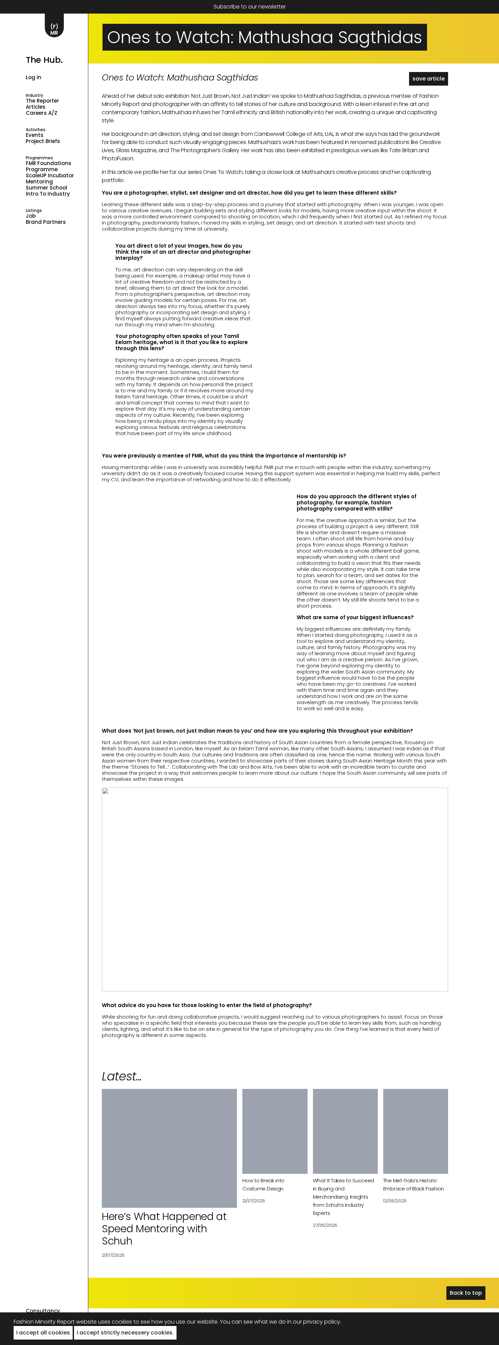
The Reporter (42, 101)
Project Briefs (43, 141)
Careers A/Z (41, 113)
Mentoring (39, 182)
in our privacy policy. (314, 1322)
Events (34, 135)
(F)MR (54, 29)
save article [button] (428, 79)
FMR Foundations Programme (48, 166)
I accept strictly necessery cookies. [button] (125, 1333)
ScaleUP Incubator (50, 176)
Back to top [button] (466, 1293)
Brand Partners (46, 222)
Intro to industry (48, 194)
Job (31, 216)
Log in (33, 77)
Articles (35, 107)
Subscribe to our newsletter (250, 7)
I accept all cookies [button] (43, 1333)
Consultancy (43, 1311)
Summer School (46, 188)
